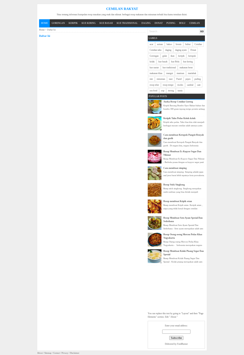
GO (202, 31)
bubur (188, 44)
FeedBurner (182, 344)
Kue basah (106, 23)
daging (168, 50)
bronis (178, 44)
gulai (164, 56)
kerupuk (192, 56)
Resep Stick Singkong (174, 184)
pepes (188, 79)
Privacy (65, 353)
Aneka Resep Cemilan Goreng (178, 101)
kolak (152, 61)
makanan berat (186, 67)
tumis (180, 90)
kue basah (162, 61)
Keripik (73, 23)
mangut (169, 73)
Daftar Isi (44, 36)
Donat (159, 23)
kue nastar (154, 67)
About (40, 353)
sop (162, 90)
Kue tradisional (127, 23)
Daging (146, 23)
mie (151, 79)
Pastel (179, 79)
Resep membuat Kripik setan (177, 201)
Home (44, 23)
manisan (180, 73)
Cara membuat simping (175, 168)
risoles (180, 85)
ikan (172, 56)
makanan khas (156, 73)
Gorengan (58, 23)
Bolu (182, 23)
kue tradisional (169, 67)
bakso (169, 44)
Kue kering (89, 23)
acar (151, 44)
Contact (56, 353)
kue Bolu (175, 61)
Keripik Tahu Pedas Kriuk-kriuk (179, 118)
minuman (161, 79)
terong (171, 90)
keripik (181, 56)
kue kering (188, 61)
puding (197, 79)
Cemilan (194, 23)
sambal (190, 85)
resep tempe (168, 85)
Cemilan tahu (155, 50)
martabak (192, 73)
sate (199, 85)
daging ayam (181, 50)
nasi (171, 79)
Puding (170, 23)
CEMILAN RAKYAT (122, 9)
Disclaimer (74, 353)
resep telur (154, 85)
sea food (153, 90)
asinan (160, 44)
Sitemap (47, 353)
